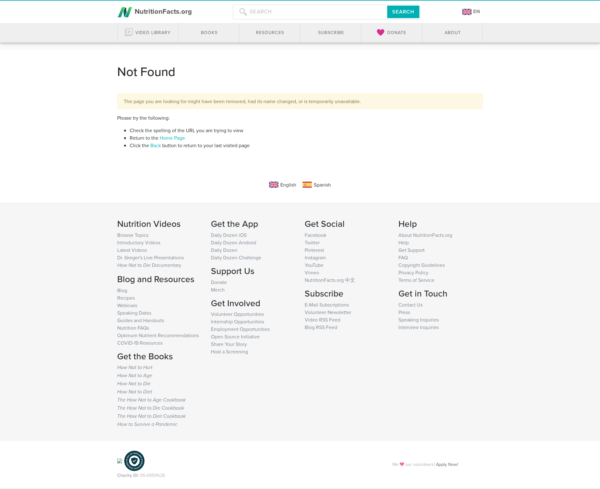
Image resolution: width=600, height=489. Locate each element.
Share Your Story (229, 344)
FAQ (403, 257)
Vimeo (312, 272)
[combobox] (310, 12)
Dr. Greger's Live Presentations (150, 257)
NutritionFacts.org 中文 (330, 280)
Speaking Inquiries (418, 319)
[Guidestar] (119, 460)
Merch (218, 289)
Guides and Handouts (140, 320)
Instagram (315, 257)
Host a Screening (229, 351)
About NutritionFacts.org (425, 235)
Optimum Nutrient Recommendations (158, 335)
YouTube (314, 265)
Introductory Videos (138, 242)
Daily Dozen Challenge (236, 257)
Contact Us (410, 304)
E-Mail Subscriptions (327, 304)
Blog (122, 290)
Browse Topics (132, 235)
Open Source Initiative (235, 336)
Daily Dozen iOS (229, 235)
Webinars (127, 305)
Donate (219, 282)
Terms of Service (416, 280)
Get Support (411, 250)
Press (404, 312)
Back (155, 145)
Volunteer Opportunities (237, 314)
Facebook (315, 235)
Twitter (312, 242)
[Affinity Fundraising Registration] (134, 460)
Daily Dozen (224, 250)
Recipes (126, 297)
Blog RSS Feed (321, 327)
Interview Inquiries (418, 327)
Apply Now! (447, 464)
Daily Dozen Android (233, 242)
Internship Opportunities (237, 321)
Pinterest (314, 250)
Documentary (149, 265)
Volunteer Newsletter (328, 312)
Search (403, 11)
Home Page (172, 137)
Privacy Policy (413, 272)
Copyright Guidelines (421, 265)
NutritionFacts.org (162, 11)
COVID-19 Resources (139, 342)
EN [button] (476, 11)
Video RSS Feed (322, 319)
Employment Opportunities (240, 329)
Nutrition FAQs (133, 327)
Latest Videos (132, 250)
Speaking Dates (134, 312)
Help (403, 242)
